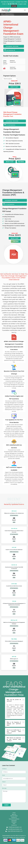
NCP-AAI (14, 656)
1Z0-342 (14, 601)
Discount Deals (14, 815)
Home (2, 13)
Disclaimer (14, 822)
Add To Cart (10, 161)
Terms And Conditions (14, 819)
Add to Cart (14, 87)
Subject (4, 781)
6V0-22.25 (14, 511)
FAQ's (14, 823)
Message (4, 788)
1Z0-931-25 (14, 565)
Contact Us (14, 817)
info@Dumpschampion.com (15, 827)
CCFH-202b (14, 583)
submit (6, 805)
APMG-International (9, 13)
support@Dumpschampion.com (15, 831)
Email (3, 775)
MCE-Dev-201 (14, 620)
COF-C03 (14, 547)
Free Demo (21, 161)
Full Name (4, 768)
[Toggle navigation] (25, 10)
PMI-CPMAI (14, 639)
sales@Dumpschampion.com (15, 829)
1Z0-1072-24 (14, 528)
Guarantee (14, 820)
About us (14, 814)
